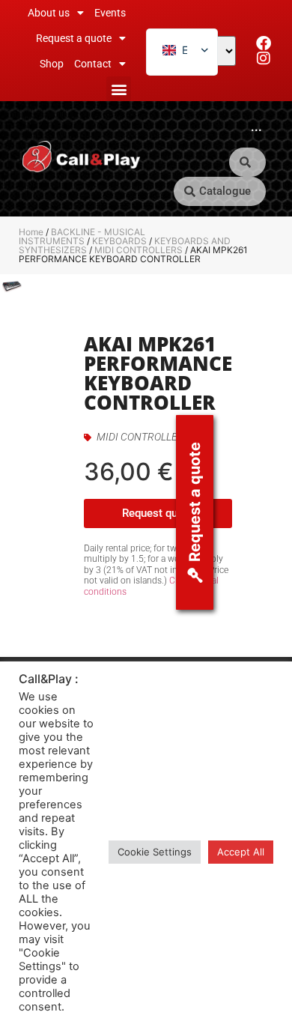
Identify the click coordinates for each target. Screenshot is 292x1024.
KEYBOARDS (119, 240)
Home (31, 231)
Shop (52, 64)
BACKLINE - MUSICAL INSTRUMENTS (82, 236)
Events (110, 13)
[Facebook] (263, 43)
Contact (93, 64)
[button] (118, 88)
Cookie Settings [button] (155, 852)
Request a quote (74, 38)
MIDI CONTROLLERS (138, 249)
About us (49, 13)
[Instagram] (263, 58)
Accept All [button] (240, 852)
